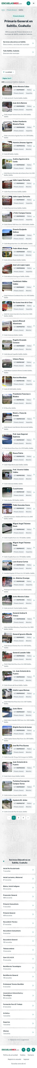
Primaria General (12, 10)
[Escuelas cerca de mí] (33, 1050)
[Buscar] (28, 3)
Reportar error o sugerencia (19, 1040)
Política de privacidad (10, 1055)
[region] (18, 63)
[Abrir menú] (33, 3)
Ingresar (26, 1059)
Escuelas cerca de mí (18, 1063)
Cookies (22, 1055)
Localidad (8, 72)
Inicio (3, 10)
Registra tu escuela (14, 1059)
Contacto (31, 1055)
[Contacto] (28, 1050)
